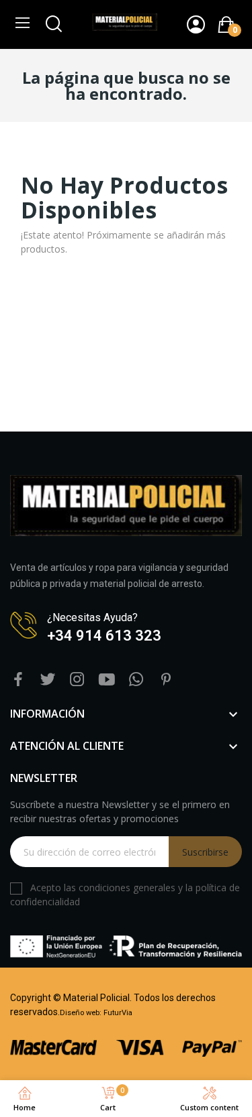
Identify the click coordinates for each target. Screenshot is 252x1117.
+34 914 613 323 (104, 635)
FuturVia (117, 1012)
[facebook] (18, 679)
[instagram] (77, 679)
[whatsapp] (136, 679)
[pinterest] (166, 679)
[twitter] (48, 679)
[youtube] (107, 679)
